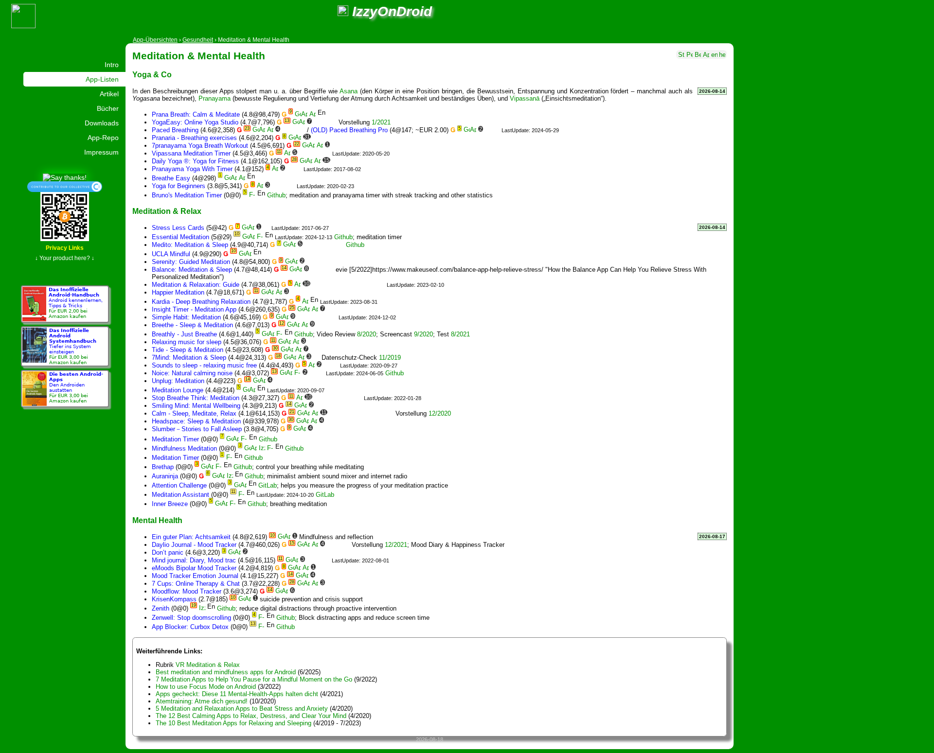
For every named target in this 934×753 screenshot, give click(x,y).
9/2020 (423, 334)
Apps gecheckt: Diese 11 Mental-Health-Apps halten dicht (237, 694)
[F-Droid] (252, 195)
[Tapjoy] (382, 137)
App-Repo (103, 137)
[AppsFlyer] (320, 325)
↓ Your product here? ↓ (64, 258)
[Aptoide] (312, 114)
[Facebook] (317, 122)
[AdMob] (285, 130)
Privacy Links (65, 248)
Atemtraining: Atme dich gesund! (202, 701)
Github (276, 195)
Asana (349, 91)
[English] (714, 53)
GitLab (267, 485)
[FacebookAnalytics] (352, 161)
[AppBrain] (304, 114)
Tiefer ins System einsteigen (72, 346)
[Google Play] (298, 114)
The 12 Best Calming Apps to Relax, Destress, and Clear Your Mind (251, 715)
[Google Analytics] (488, 130)
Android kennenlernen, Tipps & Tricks (76, 303)
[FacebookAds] (341, 137)
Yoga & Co (152, 74)
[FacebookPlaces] (357, 284)
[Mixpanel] (333, 122)
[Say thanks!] (65, 177)
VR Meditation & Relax (208, 664)
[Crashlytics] (293, 130)
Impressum (101, 152)
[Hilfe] (722, 53)
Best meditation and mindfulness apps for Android (226, 672)
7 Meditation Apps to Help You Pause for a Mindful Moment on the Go (254, 679)
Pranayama (214, 98)
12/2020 (440, 413)
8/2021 (460, 334)
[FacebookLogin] (360, 161)
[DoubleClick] (298, 169)
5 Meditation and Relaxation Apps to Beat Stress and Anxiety (242, 708)
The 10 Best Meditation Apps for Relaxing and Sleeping (233, 723)
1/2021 (381, 122)
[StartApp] (374, 137)
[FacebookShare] (368, 161)
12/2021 (396, 544)
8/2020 (366, 334)
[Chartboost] (324, 137)
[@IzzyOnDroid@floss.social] (343, 11)
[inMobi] (357, 137)
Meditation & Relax (166, 211)
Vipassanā (524, 98)
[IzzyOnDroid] (262, 448)
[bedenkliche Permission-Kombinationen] (698, 53)
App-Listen (102, 79)
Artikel (109, 94)
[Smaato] (365, 137)
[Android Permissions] (689, 53)
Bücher (108, 108)
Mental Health (157, 520)
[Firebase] (325, 122)
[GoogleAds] (290, 169)
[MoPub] (291, 186)
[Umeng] (346, 349)
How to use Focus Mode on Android (206, 686)
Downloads (102, 123)
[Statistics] (681, 53)
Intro (112, 65)
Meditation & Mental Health (198, 55)
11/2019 (390, 357)
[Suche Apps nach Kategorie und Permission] (706, 53)
